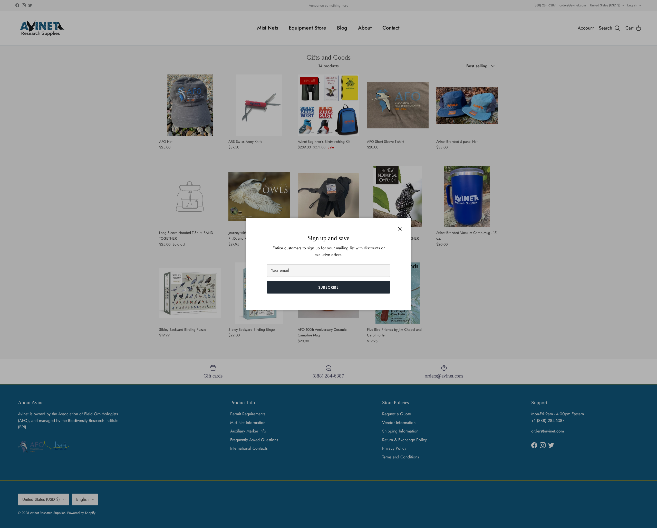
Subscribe (328, 287)
